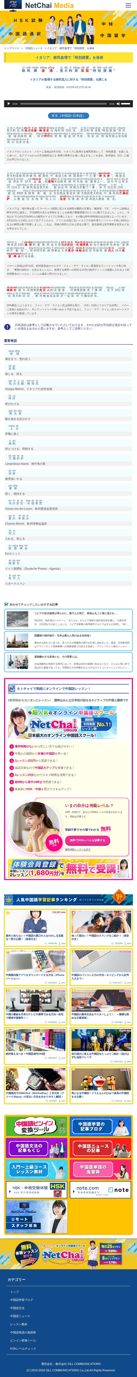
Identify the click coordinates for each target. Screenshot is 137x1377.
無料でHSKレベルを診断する (87, 840)
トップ (14, 1291)
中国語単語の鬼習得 (23, 1332)
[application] (68, 103)
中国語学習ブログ (21, 1299)
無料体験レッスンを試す (78, 849)
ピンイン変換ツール (23, 1340)
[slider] (126, 103)
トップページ (11, 48)
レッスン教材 (18, 1324)
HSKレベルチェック (23, 1348)
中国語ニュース (34, 48)
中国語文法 (17, 1308)
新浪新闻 (59, 87)
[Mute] (118, 103)
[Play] (9, 103)
